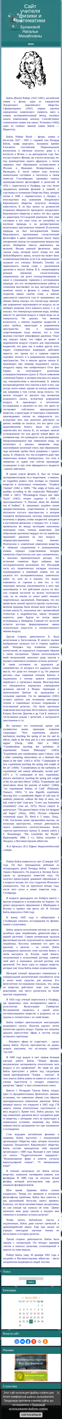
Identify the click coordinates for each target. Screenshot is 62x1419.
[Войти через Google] (39, 1341)
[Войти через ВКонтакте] (22, 1341)
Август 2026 (31, 1297)
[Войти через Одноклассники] (45, 1341)
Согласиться (31, 1415)
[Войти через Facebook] (28, 1341)
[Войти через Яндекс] (33, 1341)
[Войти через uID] (16, 1341)
